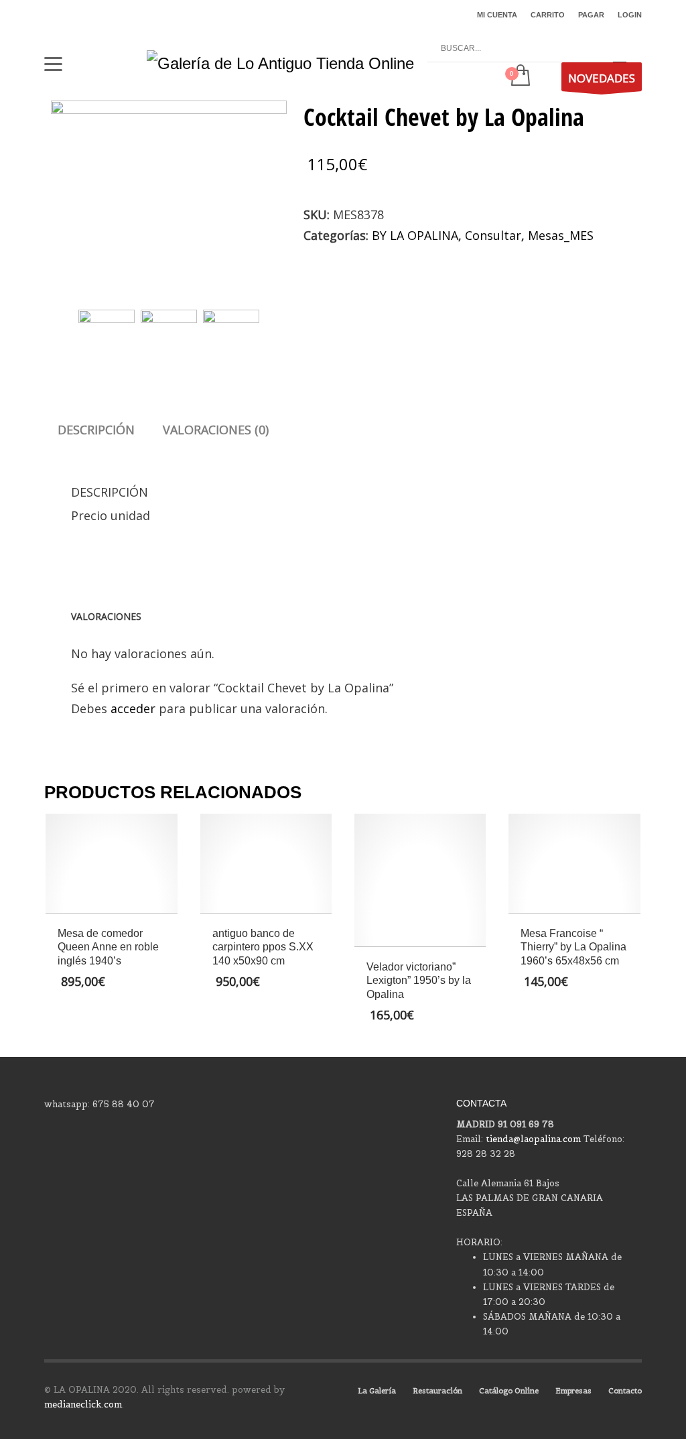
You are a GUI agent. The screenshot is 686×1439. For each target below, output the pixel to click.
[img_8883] (231, 331)
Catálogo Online (509, 1390)
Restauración (437, 1390)
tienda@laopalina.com (533, 1139)
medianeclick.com (83, 1404)
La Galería (377, 1390)
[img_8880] (168, 189)
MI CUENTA (497, 15)
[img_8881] (169, 331)
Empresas (573, 1390)
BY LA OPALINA (415, 235)
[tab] (96, 430)
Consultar (493, 235)
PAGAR (591, 15)
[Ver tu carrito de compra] (519, 76)
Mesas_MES (561, 235)
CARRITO (548, 15)
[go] (619, 49)
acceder (133, 708)
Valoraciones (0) (216, 430)
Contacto (625, 1390)
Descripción (96, 430)
